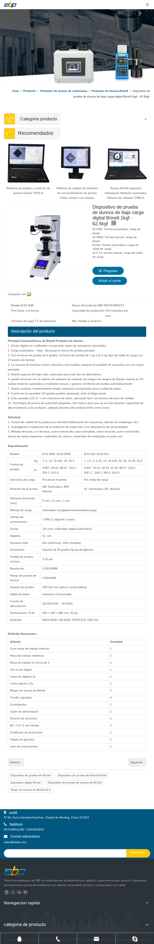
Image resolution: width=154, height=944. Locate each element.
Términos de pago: (23, 321)
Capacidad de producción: (88, 310)
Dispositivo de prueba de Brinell (30, 775)
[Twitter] (12, 892)
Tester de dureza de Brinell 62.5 (30, 789)
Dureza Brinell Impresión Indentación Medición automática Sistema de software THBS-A (126, 193)
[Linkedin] (6, 892)
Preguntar (110, 271)
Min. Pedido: (80, 321)
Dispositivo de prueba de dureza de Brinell (74, 782)
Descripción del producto (33, 331)
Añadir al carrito (109, 280)
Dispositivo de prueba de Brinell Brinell (82, 775)
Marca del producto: (84, 305)
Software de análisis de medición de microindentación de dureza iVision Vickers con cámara (77, 193)
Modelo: (16, 305)
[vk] (18, 892)
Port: (14, 310)
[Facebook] (25, 892)
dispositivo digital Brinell (25, 782)
